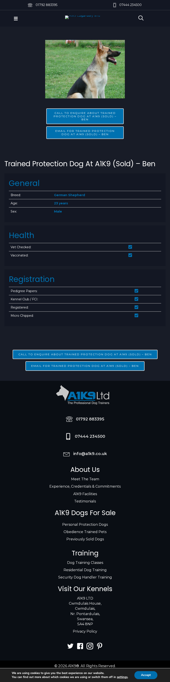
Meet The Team (85, 479)
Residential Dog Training (85, 570)
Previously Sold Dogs (85, 539)
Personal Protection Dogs (85, 524)
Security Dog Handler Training (85, 577)
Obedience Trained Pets (85, 532)
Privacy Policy (85, 631)
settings (122, 677)
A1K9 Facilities (85, 494)
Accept (146, 675)
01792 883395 (46, 5)
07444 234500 (130, 5)
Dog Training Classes (85, 563)
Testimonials (85, 501)
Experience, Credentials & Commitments (85, 486)
